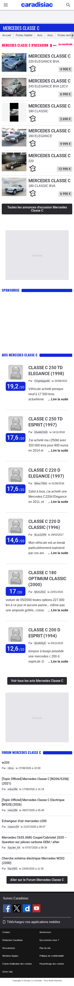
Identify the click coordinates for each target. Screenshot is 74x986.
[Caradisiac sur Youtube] (36, 908)
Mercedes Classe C (21, 27)
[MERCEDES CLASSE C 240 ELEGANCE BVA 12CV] (14, 95)
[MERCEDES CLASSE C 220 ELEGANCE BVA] (14, 70)
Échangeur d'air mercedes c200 (24, 821)
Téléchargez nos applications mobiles (33, 922)
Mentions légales (10, 956)
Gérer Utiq (7, 972)
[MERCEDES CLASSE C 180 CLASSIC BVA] (14, 195)
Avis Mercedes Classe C (19, 354)
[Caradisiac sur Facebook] (7, 908)
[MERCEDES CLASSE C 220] (14, 170)
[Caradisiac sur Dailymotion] (27, 908)
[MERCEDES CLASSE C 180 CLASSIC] (14, 120)
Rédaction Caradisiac (12, 940)
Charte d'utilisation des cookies (17, 964)
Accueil (6, 35)
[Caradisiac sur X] (17, 908)
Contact (6, 932)
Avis (39, 35)
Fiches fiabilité (24, 35)
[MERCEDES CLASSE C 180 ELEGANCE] (14, 145)
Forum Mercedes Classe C (21, 752)
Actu (50, 35)
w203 (5, 762)
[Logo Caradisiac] (37, 8)
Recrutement (8, 948)
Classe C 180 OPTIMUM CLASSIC (47, 578)
